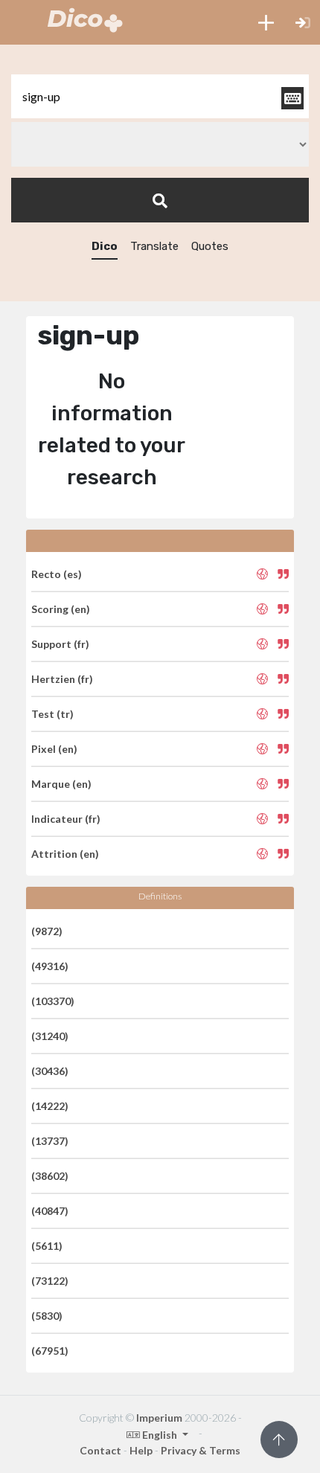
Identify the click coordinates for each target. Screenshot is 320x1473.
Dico (105, 246)
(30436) (49, 1071)
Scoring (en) (60, 609)
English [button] (159, 1434)
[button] (266, 22)
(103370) (52, 1001)
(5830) (47, 1315)
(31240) (49, 1036)
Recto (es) (56, 574)
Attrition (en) (65, 853)
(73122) (49, 1280)
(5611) (47, 1245)
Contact (100, 1450)
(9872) (47, 931)
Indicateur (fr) (65, 818)
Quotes (209, 246)
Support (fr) (60, 644)
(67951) (49, 1350)
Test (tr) (52, 713)
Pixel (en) (54, 748)
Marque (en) (61, 783)
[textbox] (160, 96)
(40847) (49, 1210)
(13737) (49, 1141)
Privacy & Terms (200, 1450)
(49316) (49, 966)
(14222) (49, 1106)
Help (141, 1450)
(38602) (49, 1175)
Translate (154, 246)
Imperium (159, 1417)
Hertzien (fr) (62, 679)
